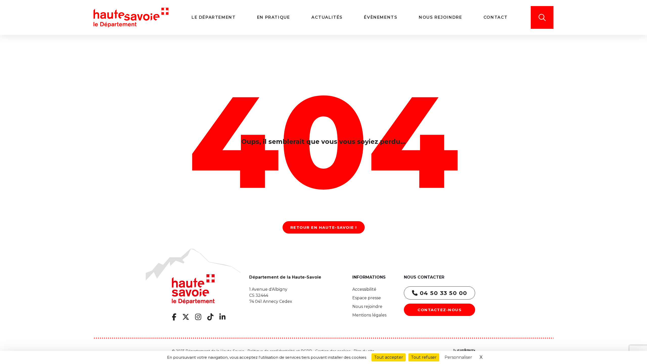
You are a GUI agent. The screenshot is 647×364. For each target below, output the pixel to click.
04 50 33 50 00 (442, 293)
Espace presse (366, 297)
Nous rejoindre (367, 306)
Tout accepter (388, 357)
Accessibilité (364, 289)
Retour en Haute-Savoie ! (323, 227)
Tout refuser (424, 357)
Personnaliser (458, 357)
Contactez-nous (439, 309)
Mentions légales (369, 315)
